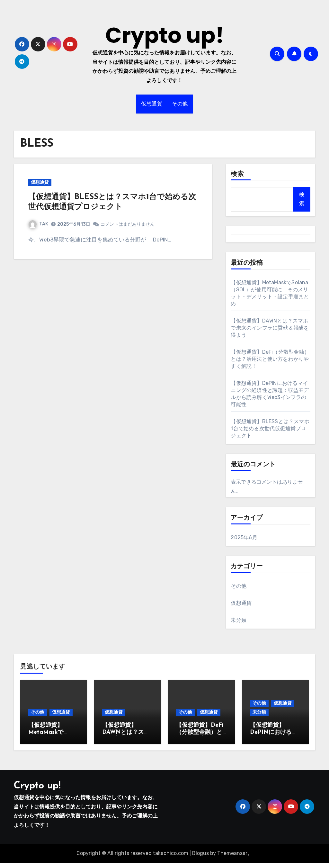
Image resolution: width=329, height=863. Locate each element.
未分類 (238, 620)
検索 (237, 174)
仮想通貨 (151, 103)
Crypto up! (164, 35)
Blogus (200, 853)
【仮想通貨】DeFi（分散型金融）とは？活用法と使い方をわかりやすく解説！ (270, 359)
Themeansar (232, 853)
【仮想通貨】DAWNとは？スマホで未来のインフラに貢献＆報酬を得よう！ (270, 328)
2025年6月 (244, 537)
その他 (180, 103)
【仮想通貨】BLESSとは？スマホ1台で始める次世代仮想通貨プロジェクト (270, 428)
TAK (43, 224)
